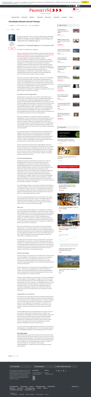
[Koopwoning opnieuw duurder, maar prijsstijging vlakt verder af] (68, 241)
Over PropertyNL (14, 394)
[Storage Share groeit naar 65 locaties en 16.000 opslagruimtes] (76, 67)
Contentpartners (60, 90)
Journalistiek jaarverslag (16, 389)
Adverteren (40, 17)
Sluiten (85, 2)
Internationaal (60, 80)
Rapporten (12, 388)
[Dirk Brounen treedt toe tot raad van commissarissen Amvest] (76, 114)
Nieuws (12, 25)
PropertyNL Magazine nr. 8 (35, 45)
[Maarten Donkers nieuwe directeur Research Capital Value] (76, 41)
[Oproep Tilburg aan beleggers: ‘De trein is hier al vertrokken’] (68, 199)
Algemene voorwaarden (30, 394)
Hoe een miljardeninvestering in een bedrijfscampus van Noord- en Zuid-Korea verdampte (67, 186)
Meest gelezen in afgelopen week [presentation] (68, 166)
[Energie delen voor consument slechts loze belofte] (76, 31)
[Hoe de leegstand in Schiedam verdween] (76, 59)
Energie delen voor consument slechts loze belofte (63, 31)
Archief (39, 388)
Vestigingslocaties (30, 388)
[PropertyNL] (45, 12)
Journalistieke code (29, 389)
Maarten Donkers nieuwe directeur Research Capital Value (63, 41)
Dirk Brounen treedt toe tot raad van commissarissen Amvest (63, 115)
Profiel (12, 48)
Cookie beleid (21, 394)
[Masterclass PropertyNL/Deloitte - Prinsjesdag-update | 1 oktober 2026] (68, 134)
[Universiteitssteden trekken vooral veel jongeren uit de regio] (76, 104)
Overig (70, 17)
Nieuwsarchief (15, 17)
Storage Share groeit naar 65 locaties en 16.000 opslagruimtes (64, 68)
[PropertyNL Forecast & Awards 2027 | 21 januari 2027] (68, 150)
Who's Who (48, 17)
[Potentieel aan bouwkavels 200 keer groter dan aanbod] (76, 51)
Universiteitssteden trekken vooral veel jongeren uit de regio (63, 105)
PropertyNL (12, 393)
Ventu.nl (45, 388)
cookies (14, 2)
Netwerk (32, 17)
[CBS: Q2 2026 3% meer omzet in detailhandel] (76, 96)
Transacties (24, 17)
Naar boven (75, 386)
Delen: (10, 356)
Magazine (18, 29)
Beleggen (12, 29)
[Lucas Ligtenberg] (12, 37)
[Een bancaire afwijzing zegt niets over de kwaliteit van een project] (76, 86)
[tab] (68, 167)
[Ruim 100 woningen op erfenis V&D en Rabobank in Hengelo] (68, 220)
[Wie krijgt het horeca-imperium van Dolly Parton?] (76, 77)
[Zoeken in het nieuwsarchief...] (76, 6)
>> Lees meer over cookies (25, 3)
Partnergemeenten (41, 386)
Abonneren (57, 17)
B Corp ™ (47, 394)
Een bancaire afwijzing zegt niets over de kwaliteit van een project (63, 86)
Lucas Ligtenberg (35, 25)
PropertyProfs (60, 44)
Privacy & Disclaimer (40, 394)
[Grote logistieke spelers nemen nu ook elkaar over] (68, 261)
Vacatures (64, 17)
